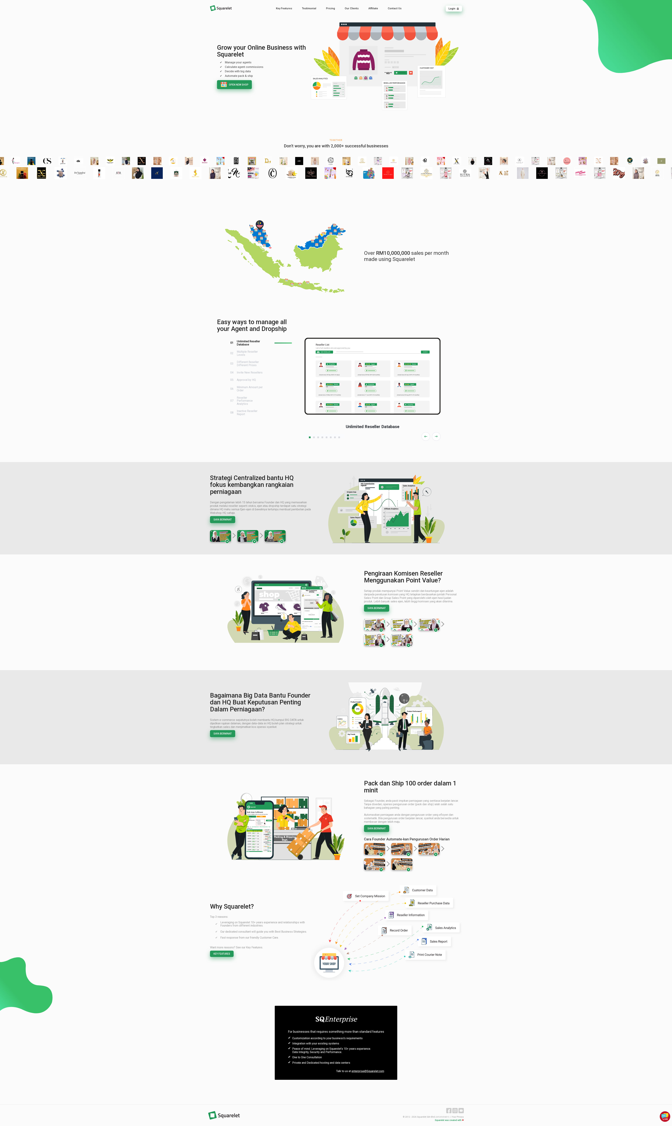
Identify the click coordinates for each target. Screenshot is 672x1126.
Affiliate (373, 8)
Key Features (284, 8)
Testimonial (309, 8)
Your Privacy (458, 1117)
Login (454, 8)
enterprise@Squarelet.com (368, 1071)
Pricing (330, 8)
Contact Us (394, 8)
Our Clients (352, 8)
